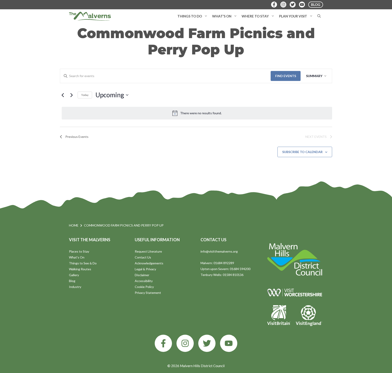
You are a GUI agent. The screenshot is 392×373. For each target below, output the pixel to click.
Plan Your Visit (293, 16)
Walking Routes (80, 269)
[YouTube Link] (302, 4)
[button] (206, 16)
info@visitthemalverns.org (219, 251)
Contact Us (143, 257)
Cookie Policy (144, 287)
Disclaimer (142, 275)
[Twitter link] (207, 343)
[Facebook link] (163, 343)
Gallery (74, 275)
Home (73, 225)
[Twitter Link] (293, 4)
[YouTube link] (228, 343)
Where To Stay (255, 16)
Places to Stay (79, 251)
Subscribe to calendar (302, 152)
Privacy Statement (148, 293)
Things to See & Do (83, 263)
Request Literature (148, 251)
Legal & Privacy (145, 269)
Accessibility (144, 281)
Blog (72, 281)
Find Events (285, 76)
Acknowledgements (149, 263)
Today (84, 95)
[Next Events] (71, 95)
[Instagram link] (185, 343)
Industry (75, 287)
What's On (76, 257)
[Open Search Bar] (319, 16)
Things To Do (189, 16)
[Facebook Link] (274, 4)
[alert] (197, 113)
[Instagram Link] (283, 4)
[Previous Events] (62, 95)
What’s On (221, 16)
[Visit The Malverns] (90, 16)
